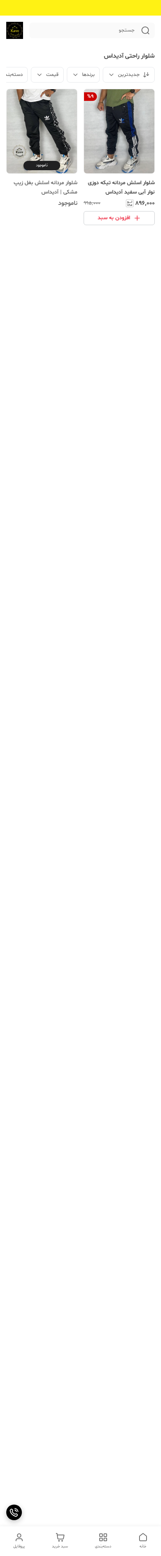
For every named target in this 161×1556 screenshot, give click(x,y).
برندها (88, 74)
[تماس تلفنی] (14, 1512)
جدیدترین (129, 74)
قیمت (52, 74)
